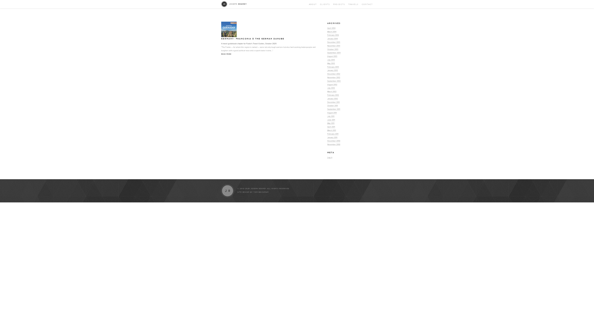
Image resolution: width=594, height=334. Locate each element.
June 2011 (331, 120)
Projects (339, 4)
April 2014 (331, 28)
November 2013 (333, 46)
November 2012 (333, 77)
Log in (329, 157)
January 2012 (332, 99)
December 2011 (333, 102)
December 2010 (333, 141)
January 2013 (332, 70)
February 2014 (333, 35)
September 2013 (334, 53)
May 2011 (330, 123)
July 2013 (331, 60)
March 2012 (331, 91)
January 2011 (332, 137)
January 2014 (332, 39)
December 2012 (333, 74)
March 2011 (331, 130)
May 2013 (331, 63)
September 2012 (334, 81)
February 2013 (333, 67)
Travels (353, 4)
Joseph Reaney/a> (234, 4)
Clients (325, 4)
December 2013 (333, 42)
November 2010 (333, 144)
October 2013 (332, 49)
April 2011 (331, 127)
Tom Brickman (261, 192)
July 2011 (330, 116)
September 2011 (333, 109)
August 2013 (332, 56)
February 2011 (332, 134)
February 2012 (333, 95)
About (313, 4)
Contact (367, 4)
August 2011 (332, 113)
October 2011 (332, 106)
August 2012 (332, 85)
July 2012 (331, 88)
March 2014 (331, 32)
